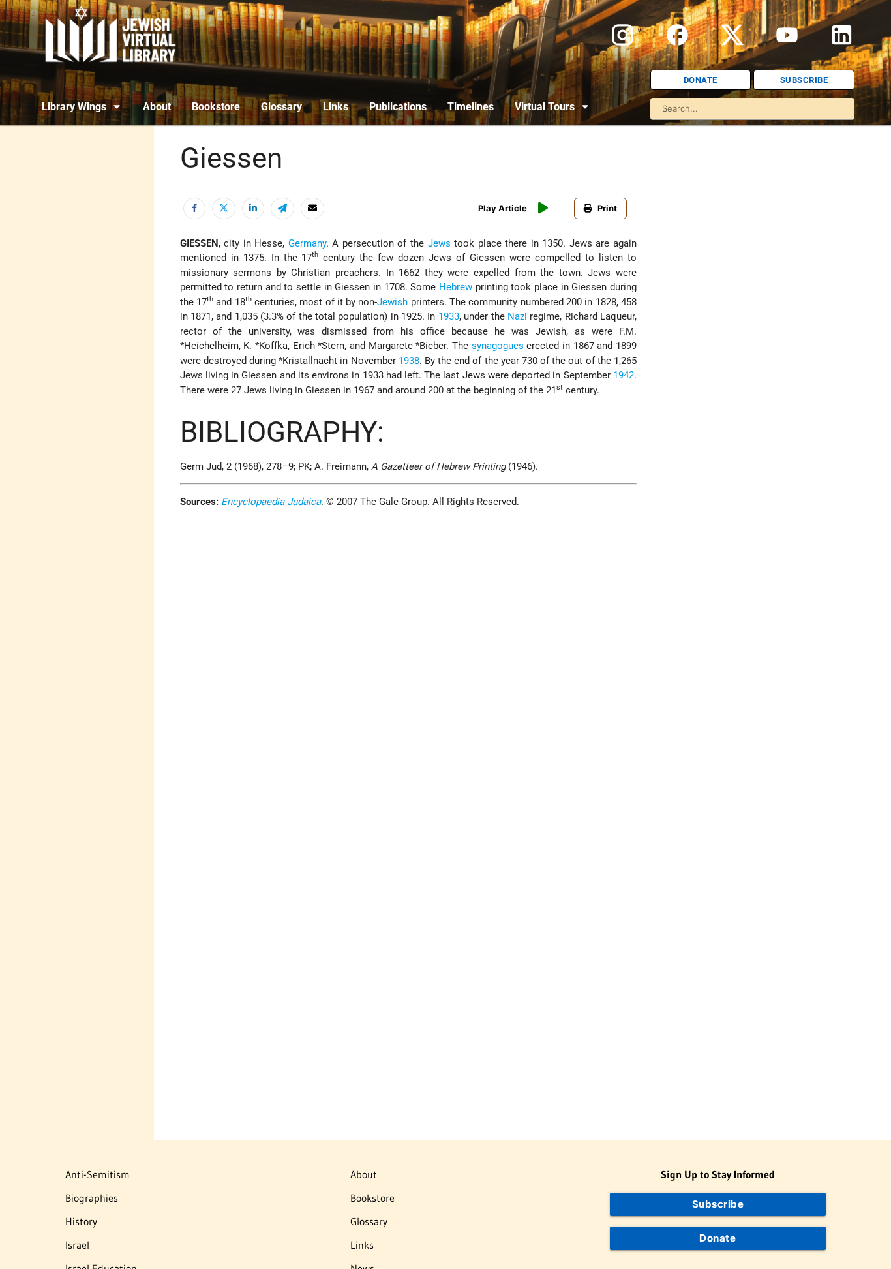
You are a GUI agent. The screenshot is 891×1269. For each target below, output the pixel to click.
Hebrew (455, 287)
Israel (77, 1244)
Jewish (392, 302)
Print (607, 208)
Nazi (517, 316)
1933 (448, 316)
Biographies (91, 1197)
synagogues (498, 346)
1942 (623, 375)
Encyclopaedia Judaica (271, 502)
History (81, 1221)
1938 (409, 361)
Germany (307, 243)
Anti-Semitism (97, 1174)
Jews (439, 243)
